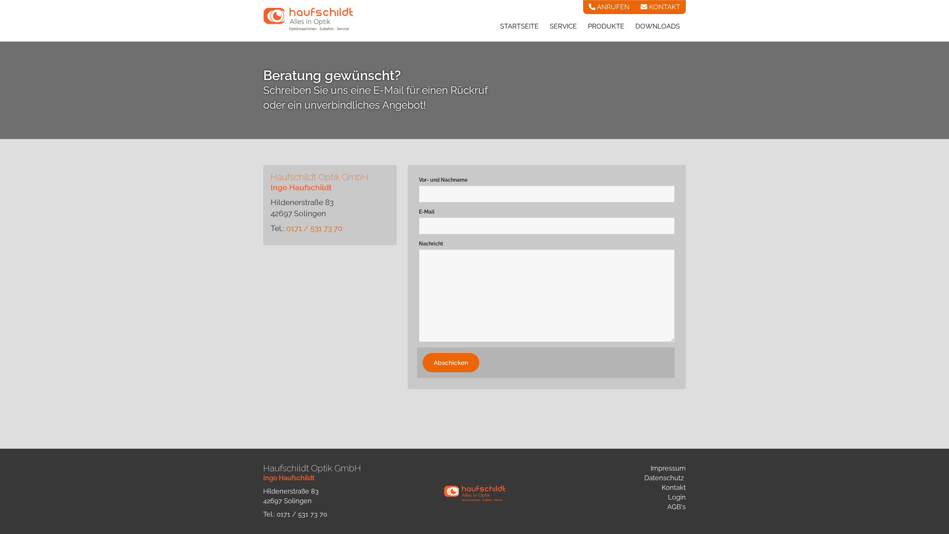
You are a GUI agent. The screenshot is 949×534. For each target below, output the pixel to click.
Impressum (668, 468)
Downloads (657, 26)
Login (677, 497)
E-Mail (426, 212)
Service (563, 26)
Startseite (519, 26)
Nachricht (431, 244)
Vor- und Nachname (443, 180)
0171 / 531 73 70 (314, 228)
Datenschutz (664, 478)
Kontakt (674, 487)
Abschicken (451, 362)
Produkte (606, 26)
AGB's (676, 507)
